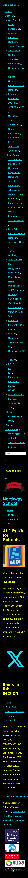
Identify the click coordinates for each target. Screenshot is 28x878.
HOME (10, 510)
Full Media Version (13, 816)
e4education (19, 811)
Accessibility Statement (14, 820)
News (9, 523)
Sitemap (8, 824)
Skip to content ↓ (11, 5)
